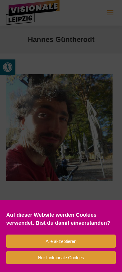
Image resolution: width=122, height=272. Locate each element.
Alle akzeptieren (61, 241)
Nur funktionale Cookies (61, 257)
